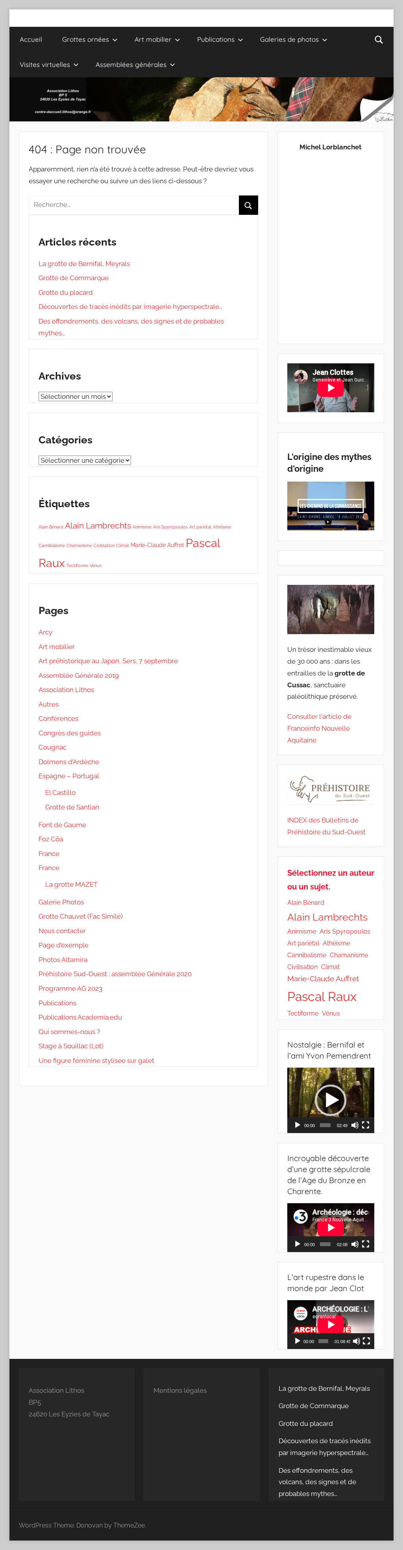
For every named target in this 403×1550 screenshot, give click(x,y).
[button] (330, 1100)
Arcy (45, 632)
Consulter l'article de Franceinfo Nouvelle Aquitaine (319, 728)
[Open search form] (379, 39)
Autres (49, 704)
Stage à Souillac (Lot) (71, 1046)
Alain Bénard (51, 527)
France (49, 854)
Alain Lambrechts (98, 525)
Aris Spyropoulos (170, 527)
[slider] (325, 1125)
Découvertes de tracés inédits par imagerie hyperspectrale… (130, 307)
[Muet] (355, 1125)
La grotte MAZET (71, 884)
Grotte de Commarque (74, 278)
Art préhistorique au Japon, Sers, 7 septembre (108, 661)
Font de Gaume (62, 825)
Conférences (58, 718)
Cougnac (53, 747)
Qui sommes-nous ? (69, 1032)
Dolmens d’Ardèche (69, 762)
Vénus (96, 565)
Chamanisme (79, 545)
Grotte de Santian (72, 807)
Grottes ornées (85, 39)
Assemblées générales (131, 64)
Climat (122, 545)
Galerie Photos (61, 902)
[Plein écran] (366, 1125)
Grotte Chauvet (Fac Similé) (81, 916)
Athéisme (222, 527)
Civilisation (104, 545)
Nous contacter (62, 931)
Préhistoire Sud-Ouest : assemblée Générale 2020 (115, 974)
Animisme (142, 527)
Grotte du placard (66, 292)
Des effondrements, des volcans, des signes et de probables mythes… (317, 1482)
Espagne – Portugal (69, 776)
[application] (330, 1100)
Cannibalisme (52, 545)
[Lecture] (297, 1125)
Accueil (31, 39)
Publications (57, 1003)
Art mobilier (153, 39)
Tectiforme (77, 565)
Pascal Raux (322, 996)
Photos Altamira (63, 960)
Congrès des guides (70, 733)
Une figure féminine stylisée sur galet (96, 1060)
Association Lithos (66, 690)
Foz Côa (51, 839)
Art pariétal (200, 527)
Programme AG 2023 (70, 988)
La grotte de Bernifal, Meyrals (84, 264)
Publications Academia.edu (80, 1017)
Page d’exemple (64, 945)
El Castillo (60, 792)
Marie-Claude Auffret (157, 545)
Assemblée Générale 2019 (79, 675)
